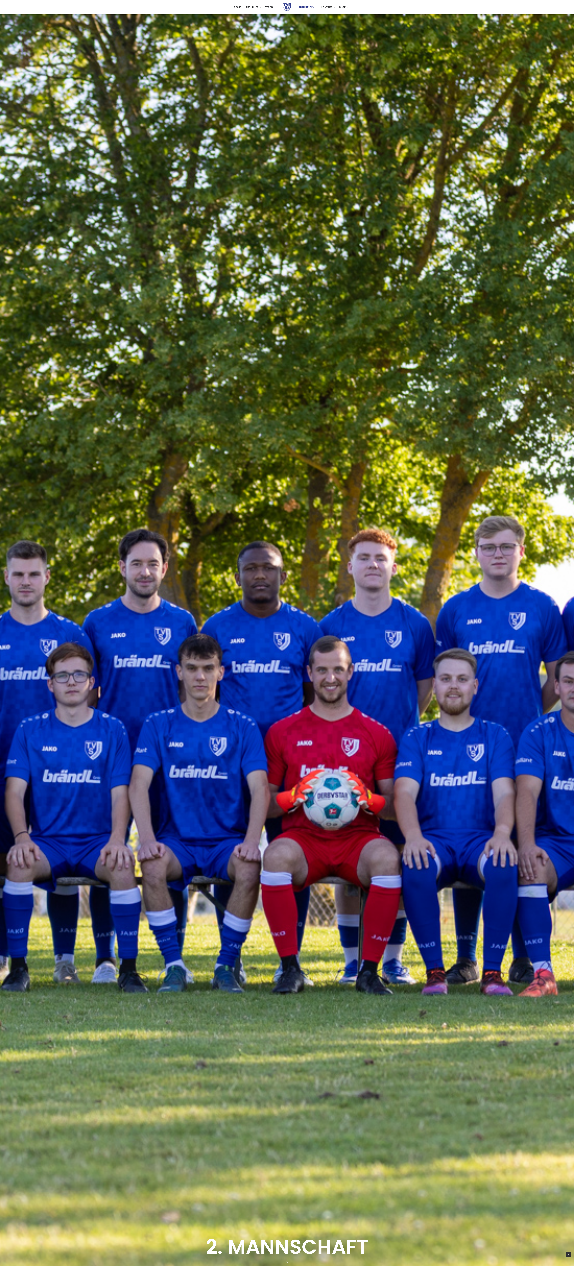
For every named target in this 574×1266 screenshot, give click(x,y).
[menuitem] (238, 7)
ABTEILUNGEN (306, 7)
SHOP (342, 7)
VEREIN (269, 7)
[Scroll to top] (568, 1254)
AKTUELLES (252, 7)
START (238, 7)
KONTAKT (326, 7)
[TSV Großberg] (287, 7)
